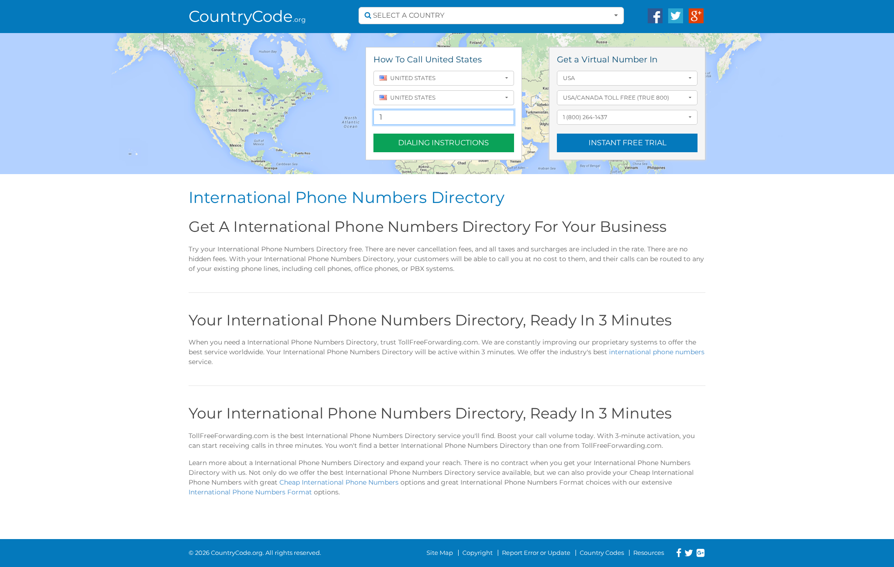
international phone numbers (656, 352)
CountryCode (247, 16)
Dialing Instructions (443, 142)
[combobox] (491, 15)
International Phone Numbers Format (250, 492)
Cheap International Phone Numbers (339, 482)
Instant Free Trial (627, 142)
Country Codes (602, 552)
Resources (648, 552)
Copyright (477, 552)
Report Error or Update (536, 552)
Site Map (440, 552)
